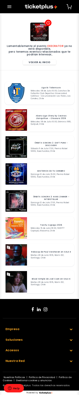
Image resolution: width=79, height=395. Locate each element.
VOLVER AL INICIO (39, 62)
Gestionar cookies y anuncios (34, 380)
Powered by (32, 393)
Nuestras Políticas (14, 377)
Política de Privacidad (42, 377)
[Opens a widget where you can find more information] (14, 388)
